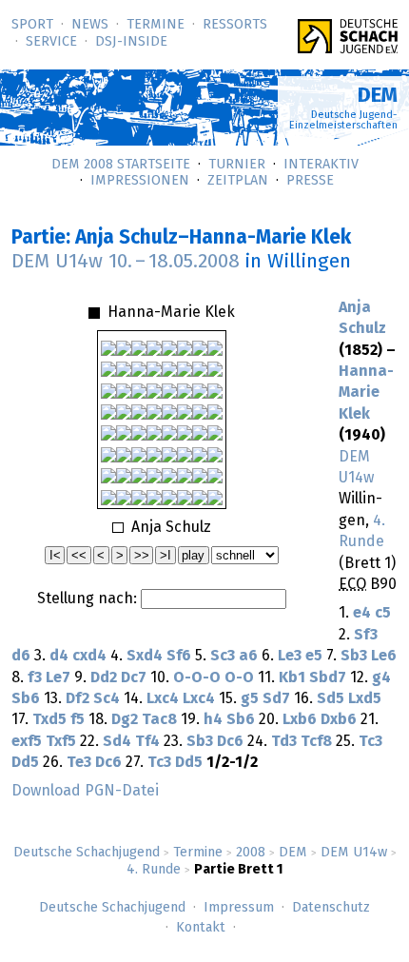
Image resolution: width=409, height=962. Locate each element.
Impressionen (139, 180)
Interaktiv (321, 164)
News (89, 24)
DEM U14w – (125, 261)
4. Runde (154, 869)
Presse (310, 180)
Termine (156, 24)
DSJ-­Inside (131, 42)
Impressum (239, 907)
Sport (32, 24)
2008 (250, 852)
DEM (293, 852)
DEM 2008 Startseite (120, 164)
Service (51, 42)
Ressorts (235, 24)
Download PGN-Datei (85, 790)
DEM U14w (354, 852)
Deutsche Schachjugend (86, 852)
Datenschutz (331, 907)
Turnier (236, 164)
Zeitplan (237, 180)
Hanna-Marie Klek (366, 392)
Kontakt (200, 927)
